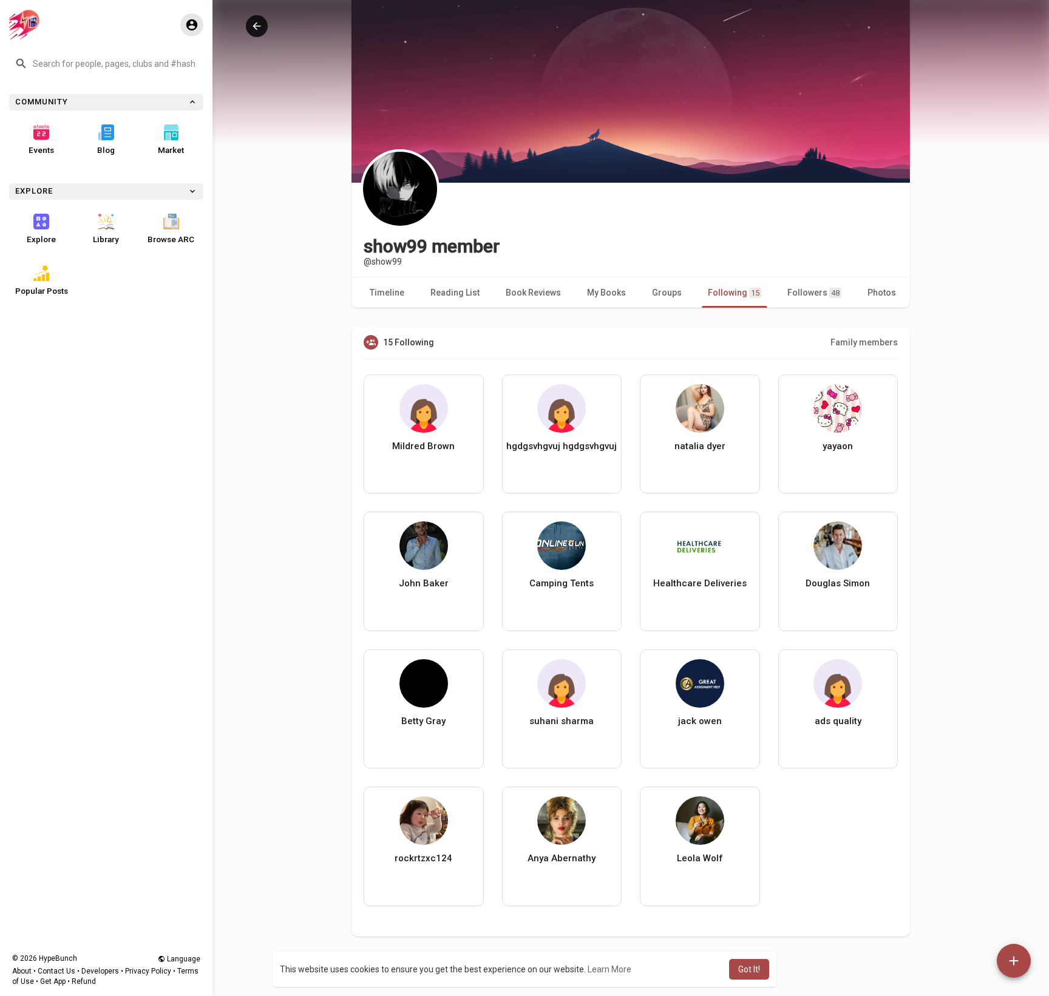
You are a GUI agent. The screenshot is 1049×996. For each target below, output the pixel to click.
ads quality (838, 721)
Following (733, 292)
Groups (667, 292)
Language (182, 959)
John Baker (424, 583)
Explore (41, 239)
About (22, 971)
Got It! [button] (749, 969)
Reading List (455, 292)
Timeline (387, 292)
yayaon (838, 446)
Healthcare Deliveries (700, 583)
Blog (106, 150)
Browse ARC (171, 239)
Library (106, 239)
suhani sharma (561, 721)
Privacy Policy (148, 971)
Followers (813, 292)
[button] (106, 64)
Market (171, 150)
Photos (881, 292)
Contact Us (56, 971)
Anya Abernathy (562, 858)
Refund (84, 981)
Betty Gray (423, 721)
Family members (864, 342)
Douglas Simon (838, 583)
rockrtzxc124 (423, 858)
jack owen (700, 721)
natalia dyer (699, 446)
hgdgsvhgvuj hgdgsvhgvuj (561, 446)
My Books (606, 292)
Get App (53, 981)
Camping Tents (561, 583)
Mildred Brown (423, 446)
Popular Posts (41, 291)
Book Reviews (533, 292)
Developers (100, 971)
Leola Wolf (700, 858)
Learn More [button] (609, 969)
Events (41, 150)
